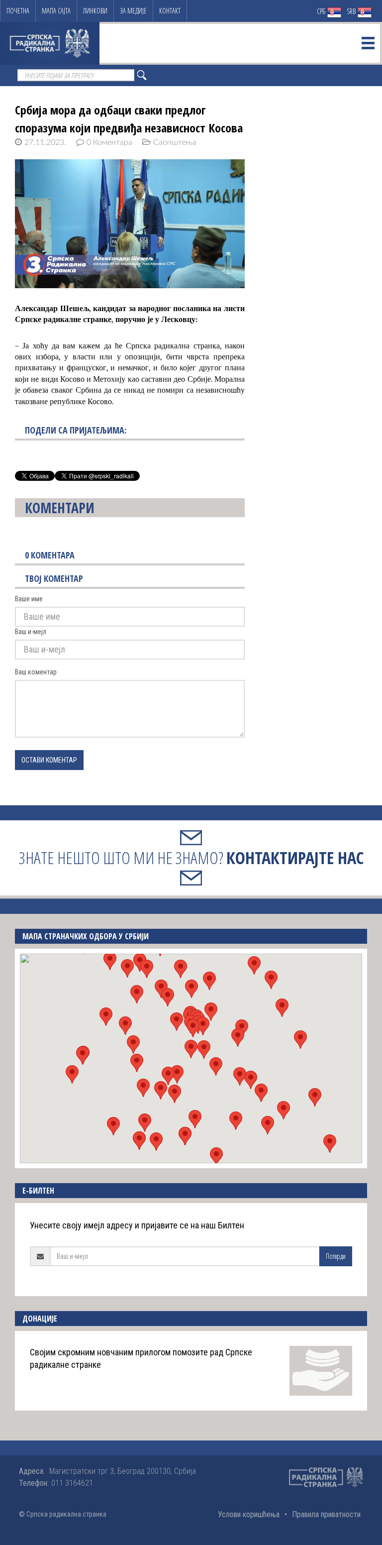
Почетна (17, 10)
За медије (133, 10)
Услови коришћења (249, 1514)
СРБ (322, 11)
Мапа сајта (56, 10)
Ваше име (29, 599)
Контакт (170, 10)
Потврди (336, 1256)
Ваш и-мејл (30, 632)
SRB (352, 11)
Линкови (95, 10)
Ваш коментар (36, 672)
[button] (191, 1049)
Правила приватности (326, 1514)
